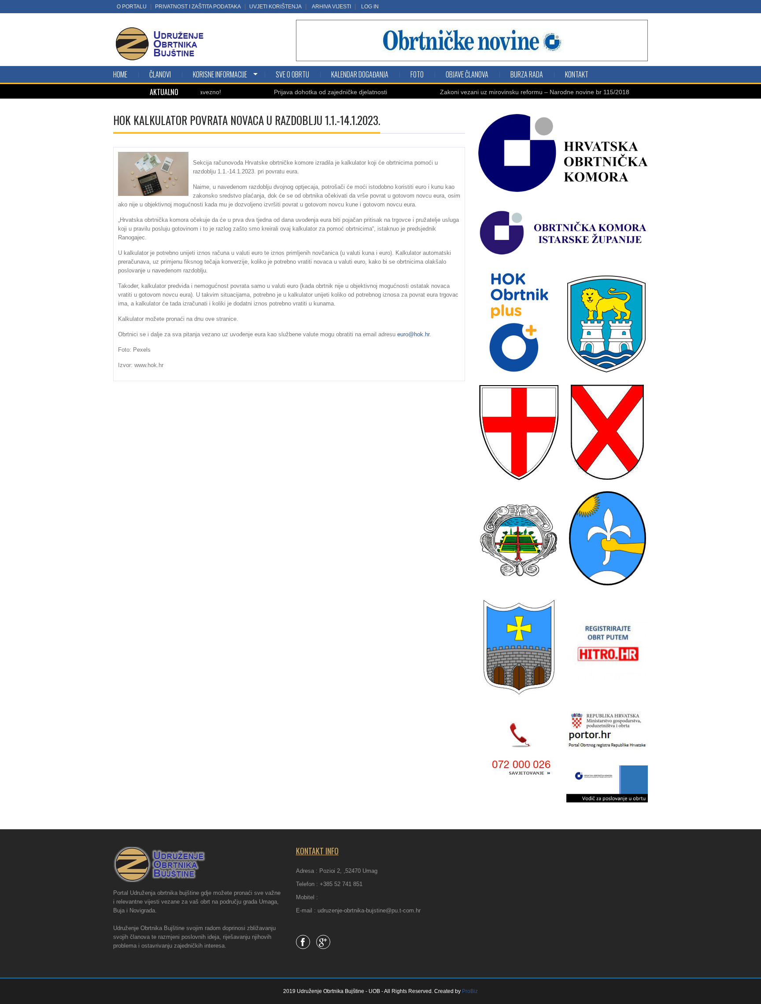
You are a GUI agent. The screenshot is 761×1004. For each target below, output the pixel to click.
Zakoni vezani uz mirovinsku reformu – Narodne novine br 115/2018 (508, 92)
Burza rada (526, 74)
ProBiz (470, 991)
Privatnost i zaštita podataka (198, 7)
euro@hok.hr (413, 334)
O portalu (132, 7)
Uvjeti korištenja (275, 7)
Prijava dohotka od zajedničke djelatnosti (304, 92)
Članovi (160, 74)
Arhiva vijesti (331, 7)
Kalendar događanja (359, 74)
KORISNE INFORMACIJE (220, 74)
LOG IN (370, 7)
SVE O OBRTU (292, 74)
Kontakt (576, 74)
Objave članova (467, 74)
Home (120, 74)
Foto (417, 74)
